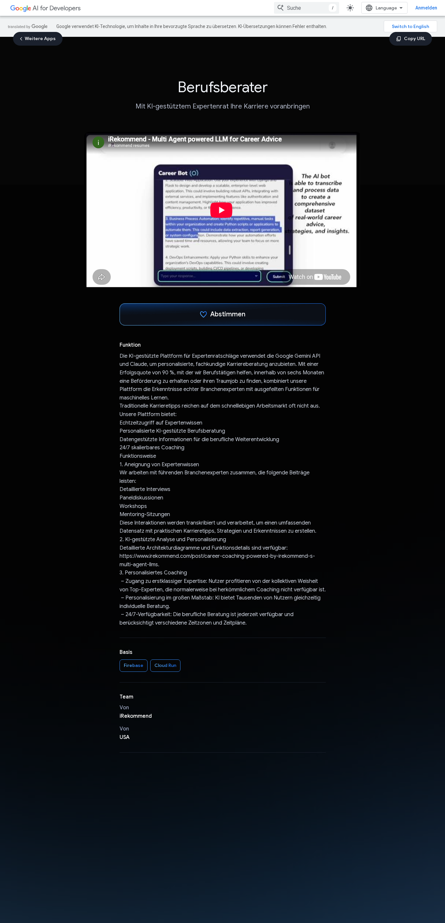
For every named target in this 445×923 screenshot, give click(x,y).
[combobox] (306, 8)
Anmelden (426, 7)
